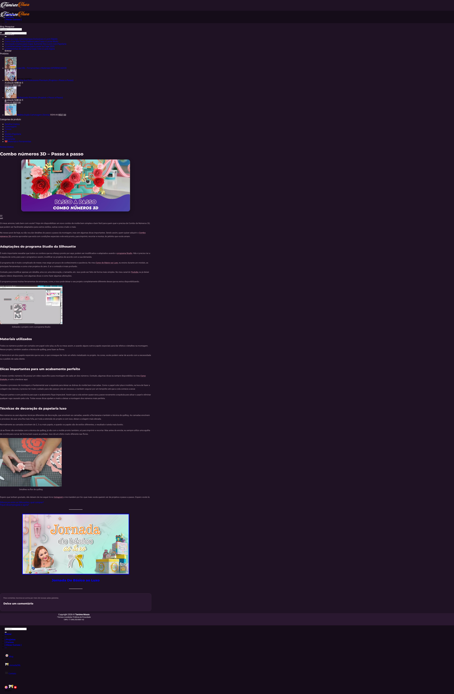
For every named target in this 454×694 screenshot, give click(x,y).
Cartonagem (11, 126)
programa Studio (124, 253)
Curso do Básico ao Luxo (107, 263)
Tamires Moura (82, 614)
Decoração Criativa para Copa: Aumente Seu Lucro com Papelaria (35, 44)
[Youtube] (15, 688)
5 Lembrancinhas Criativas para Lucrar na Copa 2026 (30, 46)
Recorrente (10, 139)
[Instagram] (6, 688)
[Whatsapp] (11, 688)
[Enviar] (6, 36)
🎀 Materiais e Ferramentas (18, 141)
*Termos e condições (65, 617)
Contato (12, 673)
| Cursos (9, 17)
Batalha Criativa (12, 124)
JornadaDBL (15, 665)
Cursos (8, 129)
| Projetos (10, 14)
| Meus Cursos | (13, 19)
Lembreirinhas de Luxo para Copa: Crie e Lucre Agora (30, 49)
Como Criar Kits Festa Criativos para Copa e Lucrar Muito (31, 41)
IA (6, 131)
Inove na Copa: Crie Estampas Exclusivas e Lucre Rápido (31, 39)
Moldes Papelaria (13, 134)
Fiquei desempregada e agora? (14, 505)
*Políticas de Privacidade (82, 617)
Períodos (9, 136)
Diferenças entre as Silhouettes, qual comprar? (22, 502)
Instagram (58, 497)
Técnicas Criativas (7, 147)
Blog (11, 656)
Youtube (134, 272)
